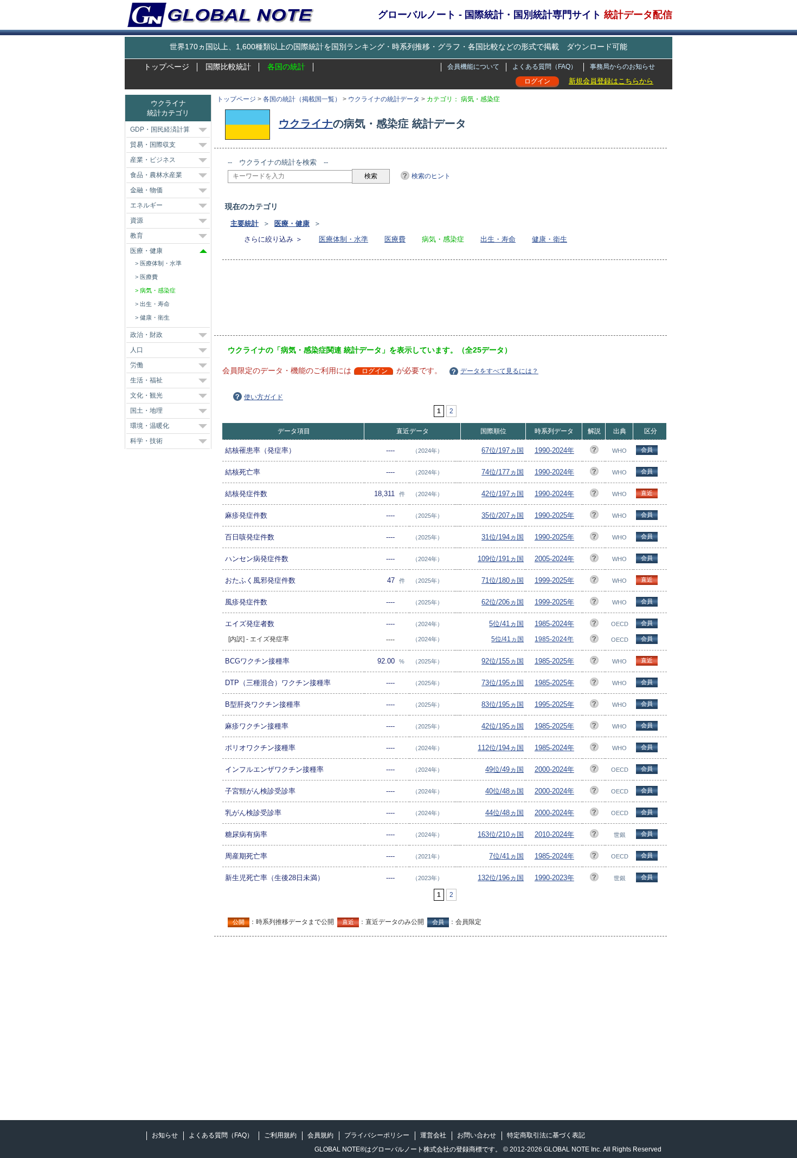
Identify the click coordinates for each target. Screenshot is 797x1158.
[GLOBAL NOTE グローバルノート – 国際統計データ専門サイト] (221, 25)
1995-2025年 (554, 704)
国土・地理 (146, 410)
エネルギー (146, 205)
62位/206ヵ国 (502, 602)
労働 (136, 365)
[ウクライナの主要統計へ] (250, 123)
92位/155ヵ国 (502, 661)
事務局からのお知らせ (622, 66)
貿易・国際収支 (153, 144)
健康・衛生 (549, 239)
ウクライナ (306, 123)
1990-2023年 (554, 878)
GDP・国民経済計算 (160, 129)
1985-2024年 (554, 624)
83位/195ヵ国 (502, 704)
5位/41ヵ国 (506, 624)
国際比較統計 (228, 66)
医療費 (395, 239)
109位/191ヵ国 (501, 559)
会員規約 (320, 1135)
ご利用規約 (280, 1135)
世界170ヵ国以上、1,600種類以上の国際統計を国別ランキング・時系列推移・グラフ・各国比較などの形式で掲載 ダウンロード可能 (398, 46)
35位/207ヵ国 (502, 515)
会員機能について (473, 66)
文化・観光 (146, 395)
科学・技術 (146, 441)
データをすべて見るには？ (499, 371)
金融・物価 (146, 190)
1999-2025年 (554, 580)
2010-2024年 (554, 834)
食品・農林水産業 (156, 175)
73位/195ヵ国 (502, 683)
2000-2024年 (554, 769)
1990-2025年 (554, 515)
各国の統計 (286, 66)
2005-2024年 (554, 559)
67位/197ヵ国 (502, 450)
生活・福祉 (146, 380)
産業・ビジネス (153, 160)
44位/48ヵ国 (504, 813)
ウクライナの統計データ (384, 99)
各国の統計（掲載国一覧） (302, 99)
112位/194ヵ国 (501, 748)
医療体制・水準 (343, 239)
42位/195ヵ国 (502, 726)
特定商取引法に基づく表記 (546, 1135)
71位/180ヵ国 (502, 580)
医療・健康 (292, 223)
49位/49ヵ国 (504, 769)
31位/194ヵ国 (502, 537)
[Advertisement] (425, 301)
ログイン (537, 81)
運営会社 (433, 1135)
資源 (136, 220)
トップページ (166, 66)
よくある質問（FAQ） (544, 66)
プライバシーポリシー (376, 1135)
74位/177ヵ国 (502, 472)
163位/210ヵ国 (501, 834)
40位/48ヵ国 (504, 791)
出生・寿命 (498, 239)
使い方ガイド (263, 397)
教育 (136, 235)
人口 (136, 350)
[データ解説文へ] (594, 451)
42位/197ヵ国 (502, 494)
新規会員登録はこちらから (611, 81)
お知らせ (165, 1135)
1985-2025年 (554, 661)
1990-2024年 (554, 450)
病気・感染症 (158, 290)
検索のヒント (431, 176)
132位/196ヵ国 (501, 878)
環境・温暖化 (149, 426)
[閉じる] (203, 251)
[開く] (202, 130)
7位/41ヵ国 (506, 856)
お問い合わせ (476, 1135)
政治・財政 (146, 335)
